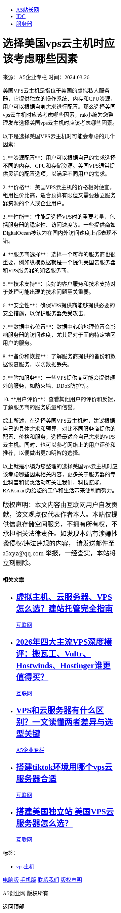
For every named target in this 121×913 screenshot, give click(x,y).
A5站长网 (27, 10)
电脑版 (11, 880)
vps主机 (25, 866)
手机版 (28, 880)
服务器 (24, 24)
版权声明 (71, 880)
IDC (21, 16)
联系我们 (48, 880)
